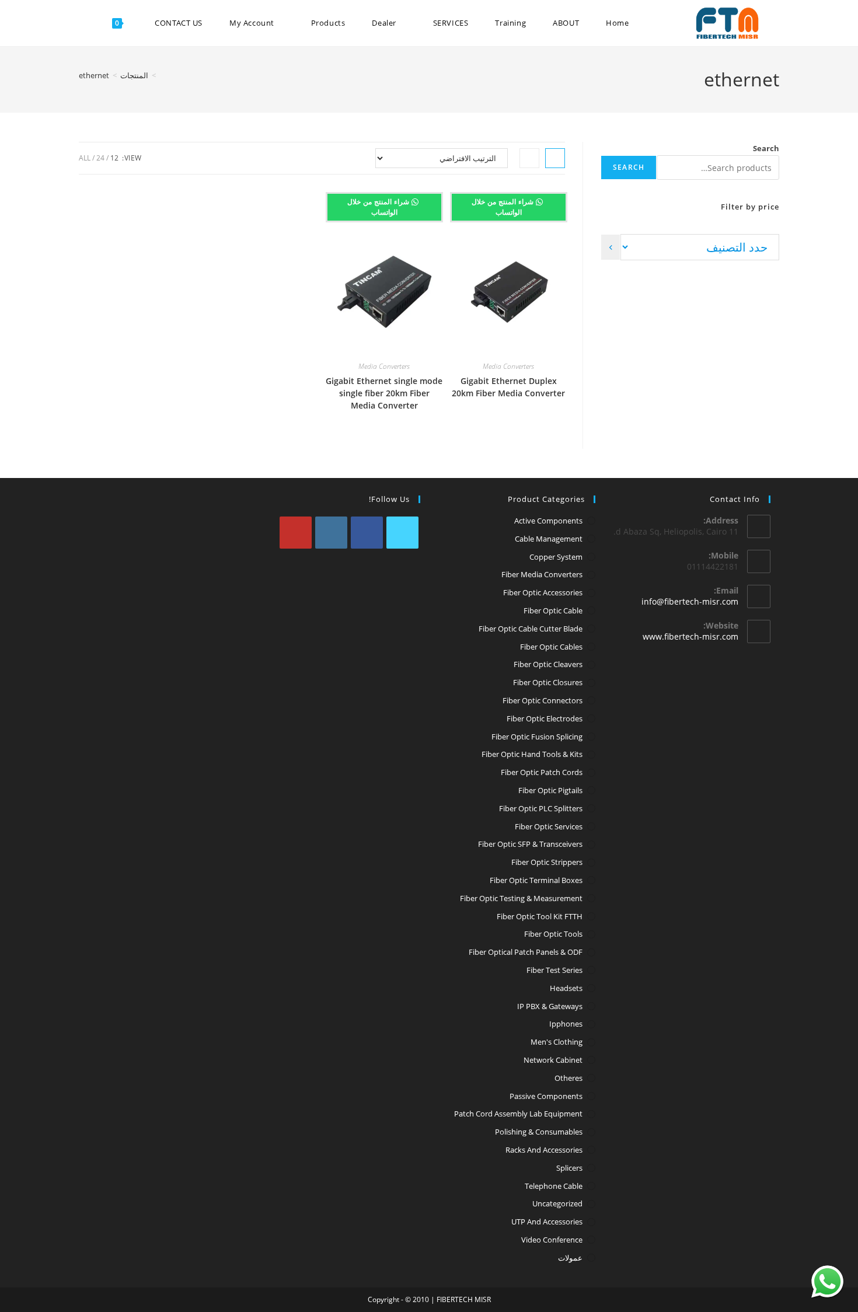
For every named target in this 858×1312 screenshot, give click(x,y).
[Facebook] (367, 533)
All (84, 158)
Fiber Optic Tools (553, 934)
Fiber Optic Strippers (547, 862)
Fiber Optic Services (549, 826)
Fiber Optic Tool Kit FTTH (540, 916)
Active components (548, 520)
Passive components (546, 1096)
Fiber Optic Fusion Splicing (537, 736)
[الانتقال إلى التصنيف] (610, 247)
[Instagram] (331, 533)
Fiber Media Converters (542, 574)
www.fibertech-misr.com (690, 636)
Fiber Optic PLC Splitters (541, 808)
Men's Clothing (557, 1042)
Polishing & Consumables (539, 1131)
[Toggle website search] (87, 23)
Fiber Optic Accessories (543, 592)
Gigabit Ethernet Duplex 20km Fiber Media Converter (508, 387)
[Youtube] (296, 533)
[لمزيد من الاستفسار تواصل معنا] (827, 1281)
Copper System (556, 557)
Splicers (569, 1168)
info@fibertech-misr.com (689, 601)
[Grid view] (555, 158)
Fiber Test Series (554, 970)
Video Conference (552, 1239)
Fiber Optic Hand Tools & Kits (532, 754)
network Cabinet (553, 1060)
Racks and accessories (544, 1149)
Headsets (566, 988)
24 (100, 158)
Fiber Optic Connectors (543, 700)
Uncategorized (557, 1203)
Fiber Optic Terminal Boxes (536, 880)
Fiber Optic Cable (553, 610)
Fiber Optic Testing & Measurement (521, 898)
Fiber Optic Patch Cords (542, 772)
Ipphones (566, 1023)
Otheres (568, 1078)
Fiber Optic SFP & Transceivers (530, 844)
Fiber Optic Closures (548, 682)
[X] (402, 533)
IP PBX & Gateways (550, 1006)
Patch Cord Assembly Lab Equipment (518, 1113)
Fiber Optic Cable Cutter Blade (531, 628)
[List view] (529, 158)
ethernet (94, 75)
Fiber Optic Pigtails (550, 790)
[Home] (162, 75)
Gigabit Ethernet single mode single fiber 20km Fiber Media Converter (384, 393)
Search (766, 148)
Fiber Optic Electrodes (545, 718)
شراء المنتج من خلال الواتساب (504, 207)
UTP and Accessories (547, 1221)
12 (114, 158)
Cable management (549, 538)
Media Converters (508, 366)
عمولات (570, 1257)
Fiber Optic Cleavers (548, 664)
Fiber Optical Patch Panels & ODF (526, 952)
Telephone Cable (554, 1186)
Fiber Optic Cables (551, 646)
